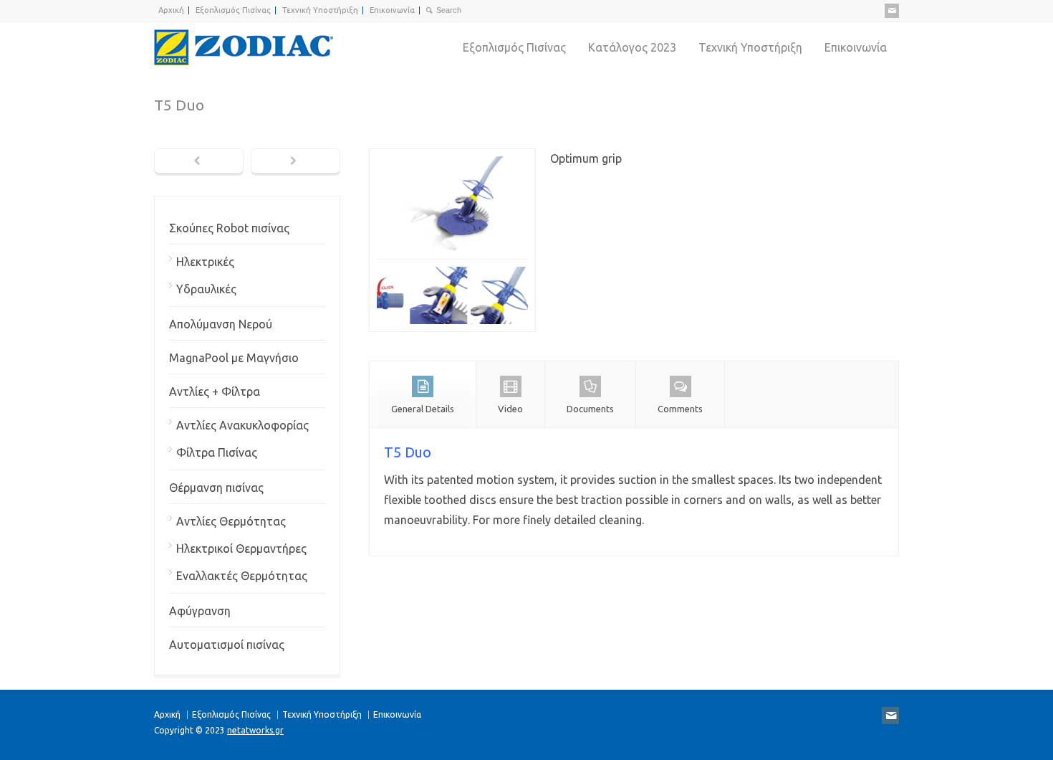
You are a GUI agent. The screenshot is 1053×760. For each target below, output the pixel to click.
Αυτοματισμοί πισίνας (226, 644)
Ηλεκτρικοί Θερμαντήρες (241, 548)
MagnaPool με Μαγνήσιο (234, 357)
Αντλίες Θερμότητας (231, 521)
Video (510, 409)
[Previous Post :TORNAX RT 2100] (199, 162)
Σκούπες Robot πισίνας (229, 228)
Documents (590, 409)
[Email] (892, 11)
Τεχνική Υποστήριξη (320, 10)
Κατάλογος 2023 (632, 47)
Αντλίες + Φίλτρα (214, 391)
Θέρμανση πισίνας (216, 487)
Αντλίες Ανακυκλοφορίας (242, 425)
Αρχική (171, 10)
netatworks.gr (255, 730)
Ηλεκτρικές (205, 261)
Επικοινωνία (392, 10)
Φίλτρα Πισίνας (216, 452)
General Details (422, 409)
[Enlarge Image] (452, 158)
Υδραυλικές (206, 288)
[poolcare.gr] (243, 47)
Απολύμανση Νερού (220, 324)
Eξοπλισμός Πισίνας (233, 10)
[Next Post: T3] (295, 162)
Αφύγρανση (200, 610)
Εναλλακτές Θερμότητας (241, 575)
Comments (680, 409)
